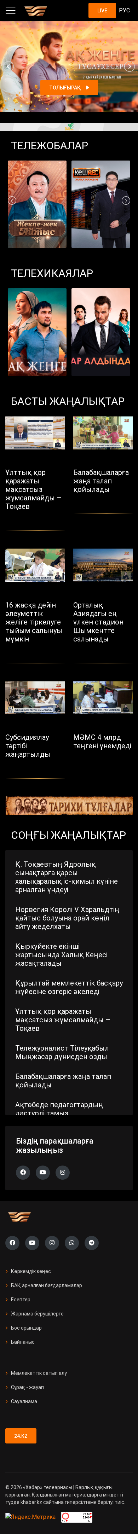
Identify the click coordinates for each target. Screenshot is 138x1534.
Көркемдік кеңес (31, 1271)
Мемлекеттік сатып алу (39, 1373)
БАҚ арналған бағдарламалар (46, 1285)
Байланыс (23, 1342)
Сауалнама (24, 1401)
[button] (8, 66)
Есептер (20, 1299)
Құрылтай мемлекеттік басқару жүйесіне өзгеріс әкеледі (69, 987)
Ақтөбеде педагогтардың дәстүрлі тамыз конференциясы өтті (59, 1113)
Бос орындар (26, 1328)
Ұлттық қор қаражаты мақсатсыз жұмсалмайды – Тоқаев (62, 1020)
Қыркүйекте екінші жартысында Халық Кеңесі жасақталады (61, 955)
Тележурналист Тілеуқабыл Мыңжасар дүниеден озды (62, 1052)
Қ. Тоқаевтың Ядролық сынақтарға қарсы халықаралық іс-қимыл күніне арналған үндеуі (66, 877)
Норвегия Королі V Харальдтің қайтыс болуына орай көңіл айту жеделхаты (67, 918)
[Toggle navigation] (10, 10)
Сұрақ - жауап (27, 1387)
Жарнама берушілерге (37, 1314)
